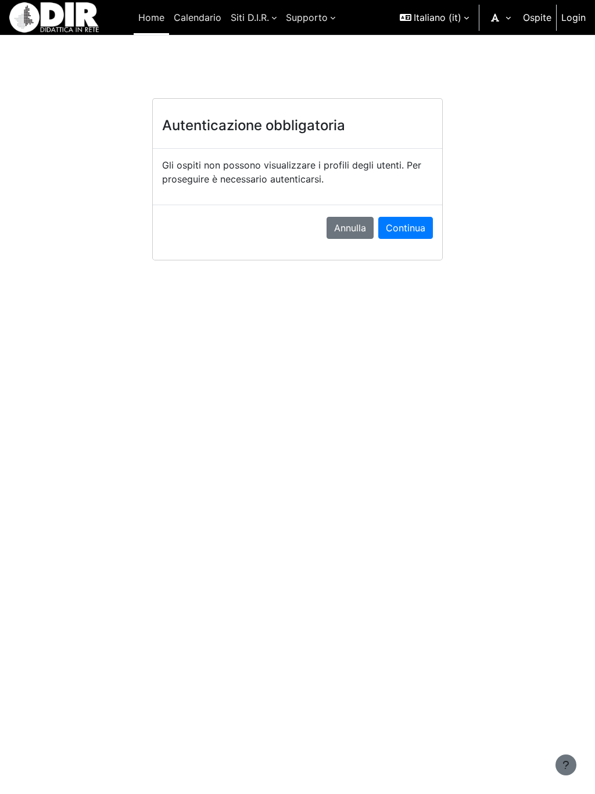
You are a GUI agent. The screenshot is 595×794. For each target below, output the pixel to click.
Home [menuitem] (151, 17)
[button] (434, 17)
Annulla (350, 228)
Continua (405, 228)
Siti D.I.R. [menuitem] (250, 17)
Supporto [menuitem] (307, 17)
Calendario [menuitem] (197, 17)
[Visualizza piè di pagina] (565, 764)
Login (573, 17)
